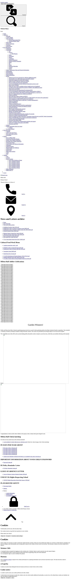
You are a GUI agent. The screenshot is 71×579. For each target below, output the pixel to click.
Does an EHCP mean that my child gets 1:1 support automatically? (23, 100)
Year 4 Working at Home (14, 165)
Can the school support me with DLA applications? (20, 105)
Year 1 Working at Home (14, 161)
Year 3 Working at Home (14, 164)
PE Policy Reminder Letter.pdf (10, 468)
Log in (4, 172)
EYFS (10, 68)
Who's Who (8, 42)
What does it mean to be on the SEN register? (19, 80)
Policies (7, 125)
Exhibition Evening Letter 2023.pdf (11, 227)
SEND (7, 76)
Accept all (8, 535)
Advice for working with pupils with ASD (18, 115)
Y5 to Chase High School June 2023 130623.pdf (14, 239)
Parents (5, 136)
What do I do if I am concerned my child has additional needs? (22, 77)
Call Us (23, 194)
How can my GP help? (14, 85)
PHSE (10, 65)
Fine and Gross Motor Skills (15, 120)
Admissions (8, 48)
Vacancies (8, 45)
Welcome (8, 36)
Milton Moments (9, 169)
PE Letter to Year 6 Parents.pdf (10, 454)
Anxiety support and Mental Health (16, 119)
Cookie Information (10, 493)
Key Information (7, 47)
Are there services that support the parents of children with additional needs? (25, 87)
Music (10, 62)
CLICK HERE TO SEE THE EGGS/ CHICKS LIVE (15, 442)
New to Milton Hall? (10, 137)
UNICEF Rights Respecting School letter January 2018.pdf (16, 480)
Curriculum (8, 50)
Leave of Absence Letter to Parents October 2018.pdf (15, 474)
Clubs (7, 152)
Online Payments (10, 146)
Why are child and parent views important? (18, 82)
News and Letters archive (11, 134)
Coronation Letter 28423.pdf (9, 251)
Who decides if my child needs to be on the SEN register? (21, 78)
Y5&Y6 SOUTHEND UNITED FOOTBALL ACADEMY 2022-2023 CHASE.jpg (22, 456)
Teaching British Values (14, 41)
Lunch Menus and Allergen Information (15, 144)
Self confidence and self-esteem (16, 110)
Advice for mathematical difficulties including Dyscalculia (21, 114)
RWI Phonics (14, 53)
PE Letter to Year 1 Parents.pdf (10, 448)
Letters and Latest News (11, 132)
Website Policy (9, 494)
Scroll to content (4, 2)
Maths (10, 55)
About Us (5, 35)
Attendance (8, 145)
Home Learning (9, 159)
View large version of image (6, 264)
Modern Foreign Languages (15, 61)
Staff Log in (26, 506)
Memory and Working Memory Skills (17, 111)
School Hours (9, 46)
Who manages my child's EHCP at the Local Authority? (21, 98)
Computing (11, 58)
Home (4, 33)
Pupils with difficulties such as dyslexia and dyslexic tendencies (23, 117)
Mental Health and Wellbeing (12, 147)
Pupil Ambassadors (10, 75)
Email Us (24, 204)
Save (13, 577)
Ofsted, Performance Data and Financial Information (17, 70)
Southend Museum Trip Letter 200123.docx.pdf (13, 257)
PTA (7, 154)
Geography (11, 56)
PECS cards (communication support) (17, 108)
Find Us (23, 215)
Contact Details (9, 37)
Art (9, 51)
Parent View (9, 150)
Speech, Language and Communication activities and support (22, 121)
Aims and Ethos (9, 38)
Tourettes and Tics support (14, 112)
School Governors (10, 43)
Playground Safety (7, 486)
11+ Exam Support (10, 129)
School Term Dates (10, 142)
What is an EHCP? (13, 95)
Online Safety (9, 149)
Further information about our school (14, 126)
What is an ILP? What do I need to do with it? (19, 81)
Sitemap (5, 488)
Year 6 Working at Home (14, 167)
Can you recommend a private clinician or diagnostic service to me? (23, 83)
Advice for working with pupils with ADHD (18, 122)
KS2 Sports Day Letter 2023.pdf (10, 237)
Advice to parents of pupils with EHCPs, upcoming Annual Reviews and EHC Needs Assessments (30, 116)
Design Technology (13, 60)
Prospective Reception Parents (12, 139)
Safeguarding (9, 71)
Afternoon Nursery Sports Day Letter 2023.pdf (13, 234)
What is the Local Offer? (14, 88)
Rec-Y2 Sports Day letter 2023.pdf (11, 235)
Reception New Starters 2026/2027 (13, 141)
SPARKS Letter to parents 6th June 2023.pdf (13, 247)
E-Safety (8, 157)
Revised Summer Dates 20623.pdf (10, 231)
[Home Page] (4, 175)
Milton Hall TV (9, 170)
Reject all (3, 535)
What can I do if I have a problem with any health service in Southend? (24, 86)
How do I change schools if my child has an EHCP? (20, 93)
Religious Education (13, 66)
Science (10, 67)
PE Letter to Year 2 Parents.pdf (10, 449)
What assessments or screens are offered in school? (20, 106)
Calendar (8, 131)
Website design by (10, 510)
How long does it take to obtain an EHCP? (18, 96)
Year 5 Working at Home (14, 166)
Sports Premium (9, 73)
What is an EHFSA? (13, 101)
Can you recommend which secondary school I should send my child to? (25, 91)
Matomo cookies (7, 559)
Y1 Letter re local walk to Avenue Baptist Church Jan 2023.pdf (17, 258)
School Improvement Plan (14, 40)
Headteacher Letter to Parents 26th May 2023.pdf (14, 249)
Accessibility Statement (11, 495)
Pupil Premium (9, 72)
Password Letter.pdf (7, 462)
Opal (7, 156)
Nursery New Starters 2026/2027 (13, 140)
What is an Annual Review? (15, 103)
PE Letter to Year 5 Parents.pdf (10, 453)
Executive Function (13, 107)
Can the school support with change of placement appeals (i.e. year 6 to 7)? (25, 92)
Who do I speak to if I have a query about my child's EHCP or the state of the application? (28, 97)
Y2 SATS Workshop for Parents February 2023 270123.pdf (16, 256)
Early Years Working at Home (15, 160)
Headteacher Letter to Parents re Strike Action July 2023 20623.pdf (18, 229)
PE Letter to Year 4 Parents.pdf (10, 451)
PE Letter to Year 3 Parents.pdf (10, 450)
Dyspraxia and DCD (13, 124)
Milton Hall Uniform (10, 151)
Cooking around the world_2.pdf (10, 245)
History (10, 57)
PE (9, 63)
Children (5, 155)
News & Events (6, 130)
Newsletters (8, 135)
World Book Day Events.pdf (9, 253)
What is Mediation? (13, 102)
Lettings (10, 127)
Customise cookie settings (17, 535)
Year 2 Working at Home (14, 162)
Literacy (10, 52)
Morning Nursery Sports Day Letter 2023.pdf (13, 233)
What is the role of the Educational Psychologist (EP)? (21, 90)
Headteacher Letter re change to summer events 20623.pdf (16, 228)
